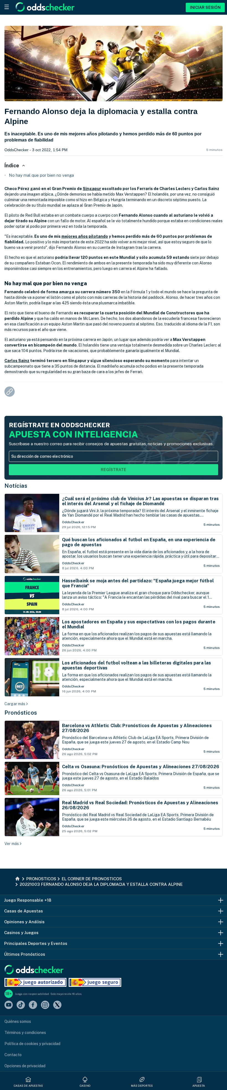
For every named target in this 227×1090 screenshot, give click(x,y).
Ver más (11, 843)
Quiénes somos (17, 1021)
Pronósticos (20, 712)
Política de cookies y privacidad (32, 1043)
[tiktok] (21, 1005)
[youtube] (8, 1005)
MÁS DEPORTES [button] (142, 1085)
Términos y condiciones (25, 1032)
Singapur (92, 188)
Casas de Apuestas (28, 1085)
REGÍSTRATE (113, 469)
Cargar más (14, 704)
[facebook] (33, 1005)
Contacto (13, 1055)
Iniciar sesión (205, 7)
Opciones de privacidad (24, 1066)
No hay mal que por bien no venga (41, 175)
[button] (199, 1079)
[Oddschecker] (33, 970)
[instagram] (45, 1005)
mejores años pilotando (84, 236)
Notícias (15, 485)
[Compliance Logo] (35, 982)
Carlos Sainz (16, 360)
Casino (85, 1085)
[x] (57, 1005)
